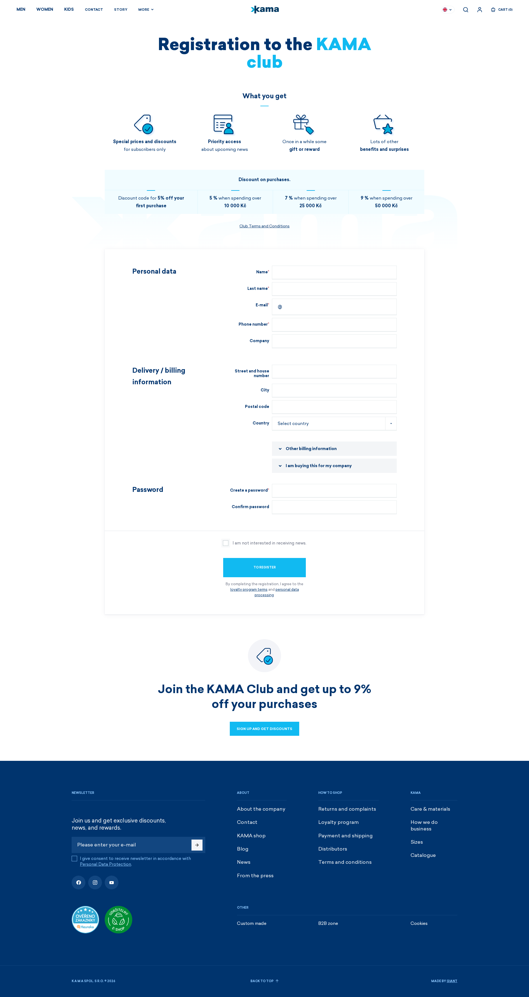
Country (261, 423)
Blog (243, 849)
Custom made (251, 923)
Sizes (417, 842)
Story (120, 10)
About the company (261, 809)
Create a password (249, 490)
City (265, 390)
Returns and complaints (347, 809)
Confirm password (250, 507)
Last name (257, 288)
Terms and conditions (345, 862)
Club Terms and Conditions (264, 226)
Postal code (257, 406)
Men (21, 9)
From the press (255, 876)
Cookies (419, 923)
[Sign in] (480, 9)
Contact (94, 10)
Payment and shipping (345, 836)
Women (44, 9)
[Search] (465, 9)
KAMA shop (251, 836)
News (243, 862)
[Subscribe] (197, 845)
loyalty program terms (249, 589)
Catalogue (423, 855)
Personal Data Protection (105, 864)
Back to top (262, 981)
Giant (452, 981)
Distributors (332, 849)
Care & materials (430, 809)
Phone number (253, 324)
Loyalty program (338, 822)
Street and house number (252, 373)
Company (259, 341)
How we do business (424, 825)
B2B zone (328, 923)
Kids (69, 9)
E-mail (262, 305)
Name (262, 272)
